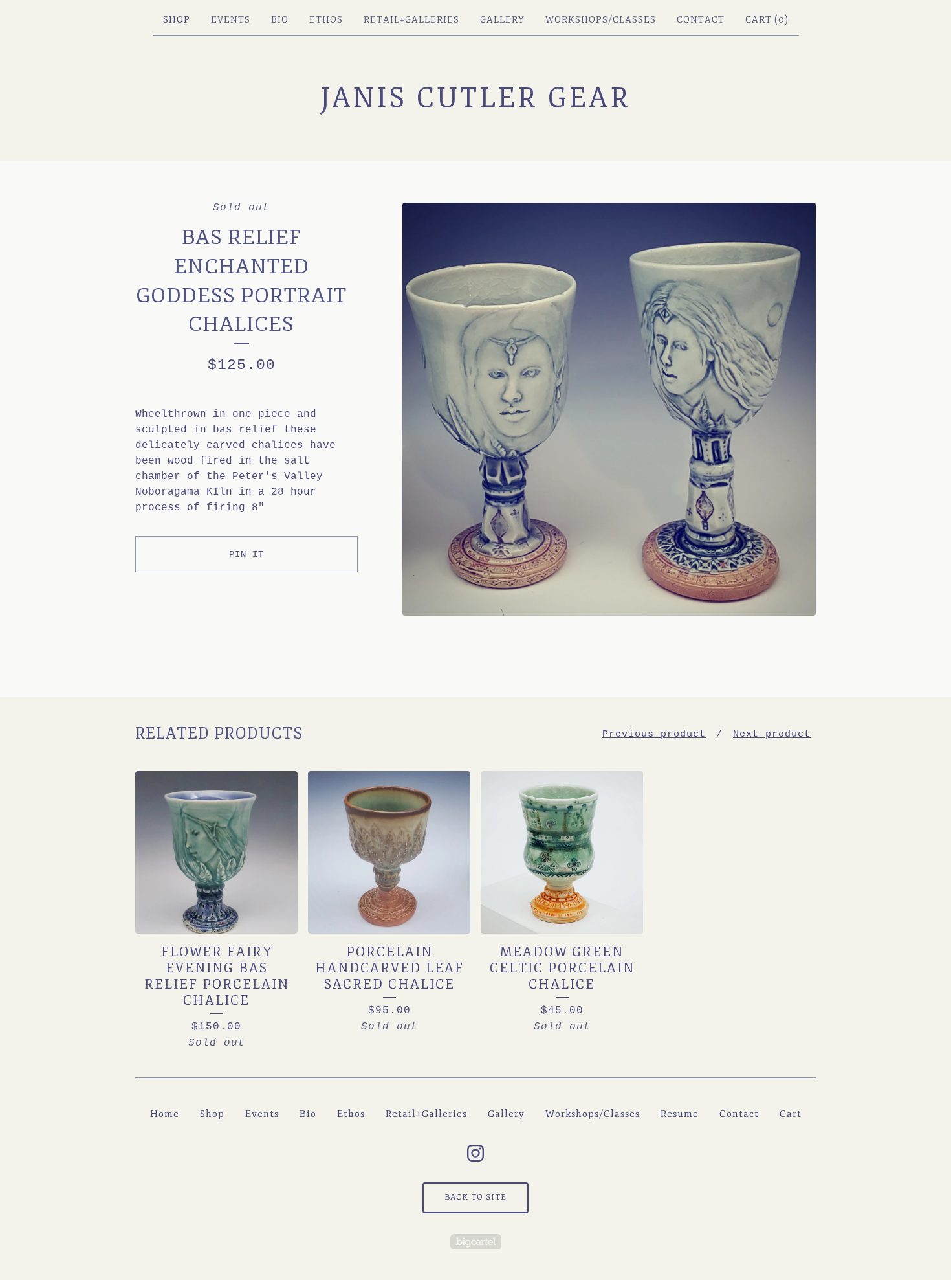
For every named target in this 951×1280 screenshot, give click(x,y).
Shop (176, 19)
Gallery (502, 19)
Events (230, 19)
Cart (791, 1114)
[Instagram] (475, 1153)
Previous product (654, 734)
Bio (280, 19)
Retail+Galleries (411, 19)
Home (164, 1114)
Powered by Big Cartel (475, 1241)
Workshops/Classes (600, 19)
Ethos (326, 19)
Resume (680, 1114)
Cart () (767, 19)
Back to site (475, 1197)
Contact (701, 19)
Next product (772, 734)
